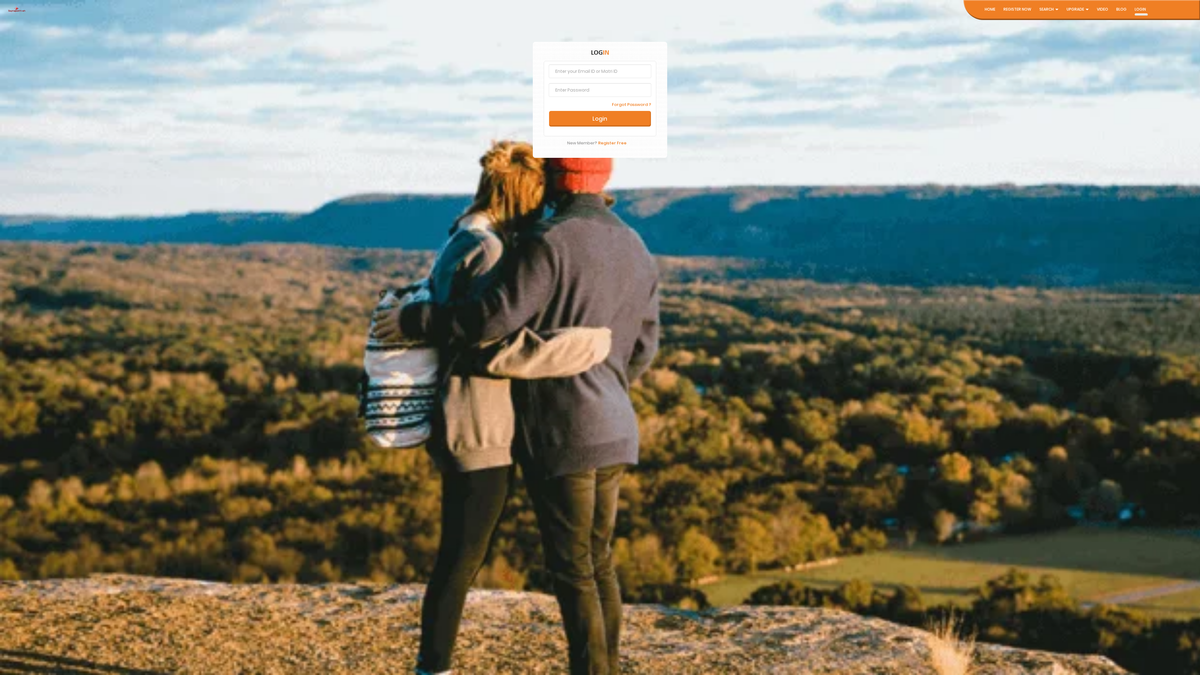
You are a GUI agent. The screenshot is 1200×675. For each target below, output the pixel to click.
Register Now (1017, 9)
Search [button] (1047, 9)
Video (1102, 9)
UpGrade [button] (1076, 9)
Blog (1121, 9)
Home (990, 9)
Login (1140, 9)
